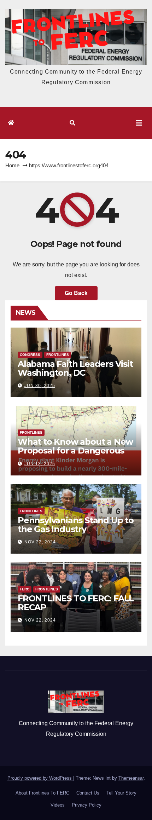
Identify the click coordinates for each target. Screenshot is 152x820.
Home (12, 165)
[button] (72, 123)
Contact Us (87, 793)
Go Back (76, 293)
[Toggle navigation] (139, 123)
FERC (24, 589)
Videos (58, 805)
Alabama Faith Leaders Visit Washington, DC (75, 368)
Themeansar (131, 778)
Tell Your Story (121, 793)
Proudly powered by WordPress (40, 778)
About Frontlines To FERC (42, 793)
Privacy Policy (86, 805)
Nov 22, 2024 (40, 541)
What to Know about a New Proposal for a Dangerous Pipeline (75, 450)
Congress (30, 355)
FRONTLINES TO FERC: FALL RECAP (76, 602)
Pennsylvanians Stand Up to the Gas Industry (76, 524)
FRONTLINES (57, 355)
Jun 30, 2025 (39, 385)
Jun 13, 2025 (39, 463)
